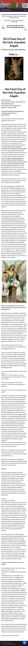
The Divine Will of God (12, 635)
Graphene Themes (12, 644)
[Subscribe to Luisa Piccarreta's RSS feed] (2, 1)
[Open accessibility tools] (24, 642)
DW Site (22, 50)
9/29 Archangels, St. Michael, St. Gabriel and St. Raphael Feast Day (14, 17)
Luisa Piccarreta (5, 10)
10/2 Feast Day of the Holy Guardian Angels (14, 42)
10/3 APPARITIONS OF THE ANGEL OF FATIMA (14, 21)
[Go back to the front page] (14, 5)
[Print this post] (25, 29)
